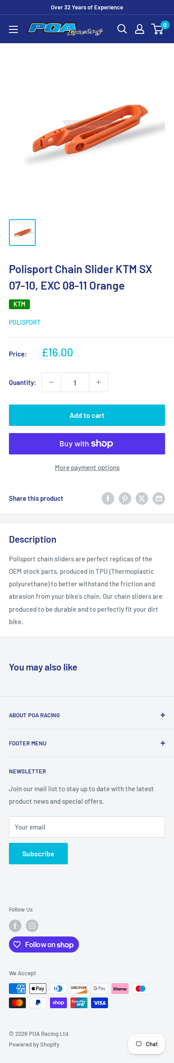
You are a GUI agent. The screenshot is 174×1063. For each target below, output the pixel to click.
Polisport (25, 322)
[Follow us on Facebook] (15, 926)
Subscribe (38, 853)
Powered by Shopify (34, 1044)
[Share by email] (159, 498)
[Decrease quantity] (51, 382)
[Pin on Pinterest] (125, 498)
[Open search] (122, 29)
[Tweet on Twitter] (142, 498)
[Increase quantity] (98, 382)
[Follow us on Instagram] (32, 926)
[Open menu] (13, 29)
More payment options (87, 467)
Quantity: (22, 382)
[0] (157, 29)
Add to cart (87, 415)
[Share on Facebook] (108, 498)
